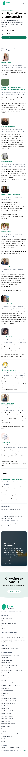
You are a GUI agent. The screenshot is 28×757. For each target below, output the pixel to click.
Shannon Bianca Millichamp (10, 195)
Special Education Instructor (10, 734)
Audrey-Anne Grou (7, 304)
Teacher (4, 731)
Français (4, 745)
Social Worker (5, 726)
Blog (2, 621)
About (3, 628)
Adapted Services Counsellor (10, 655)
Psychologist (5, 708)
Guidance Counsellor (8, 678)
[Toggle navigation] (23, 3)
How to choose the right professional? (13, 637)
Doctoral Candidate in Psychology (11, 670)
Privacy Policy (20, 747)
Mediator (4, 675)
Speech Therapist (6, 736)
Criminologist (5, 667)
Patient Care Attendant (8, 700)
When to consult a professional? (11, 635)
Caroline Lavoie (6, 161)
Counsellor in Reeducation (9, 665)
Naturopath (5, 688)
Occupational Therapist (8, 698)
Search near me (14, 38)
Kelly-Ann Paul (6, 62)
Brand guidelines (6, 626)
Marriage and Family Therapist (10, 685)
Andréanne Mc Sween (8, 267)
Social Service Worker (8, 723)
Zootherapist (5, 739)
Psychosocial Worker (7, 711)
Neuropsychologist (7, 690)
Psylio (23, 750)
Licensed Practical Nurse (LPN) (11, 683)
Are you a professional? (8, 623)
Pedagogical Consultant (9, 703)
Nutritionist (4, 693)
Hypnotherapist (6, 680)
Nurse (3, 695)
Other (3, 741)
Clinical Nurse (5, 662)
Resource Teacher (7, 718)
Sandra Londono (6, 232)
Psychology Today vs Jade (9, 648)
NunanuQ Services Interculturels (12, 479)
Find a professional (7, 618)
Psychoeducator (6, 706)
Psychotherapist (6, 713)
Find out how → (14, 591)
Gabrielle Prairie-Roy (8, 126)
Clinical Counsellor (7, 660)
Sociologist (4, 728)
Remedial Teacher (7, 716)
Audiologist (5, 657)
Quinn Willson (6, 442)
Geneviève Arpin (7, 337)
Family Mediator (6, 673)
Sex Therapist (5, 721)
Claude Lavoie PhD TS (8, 370)
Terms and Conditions (8, 747)
